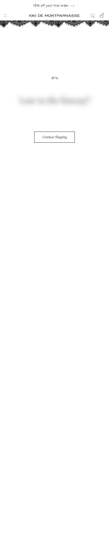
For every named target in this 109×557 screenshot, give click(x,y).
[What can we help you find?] (92, 15)
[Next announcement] (93, 5)
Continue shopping (54, 137)
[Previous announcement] (14, 5)
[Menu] (5, 15)
